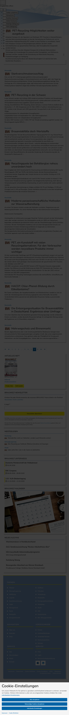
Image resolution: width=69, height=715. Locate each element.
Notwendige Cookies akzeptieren (34, 704)
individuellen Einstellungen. (11, 695)
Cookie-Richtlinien (13, 713)
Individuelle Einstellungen (34, 708)
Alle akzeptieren (34, 700)
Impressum (4, 713)
